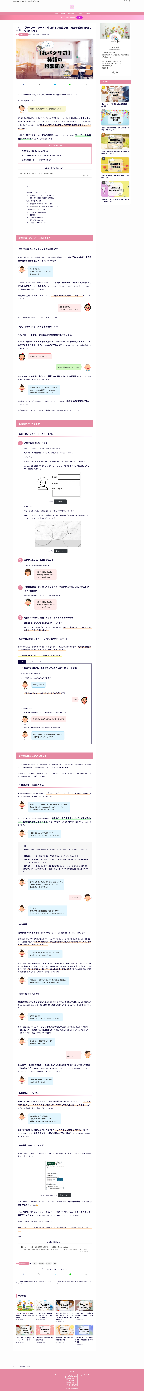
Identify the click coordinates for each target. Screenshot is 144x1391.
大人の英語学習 (70, 1381)
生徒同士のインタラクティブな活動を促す (43, 195)
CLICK (79, 17)
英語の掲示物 (70, 1379)
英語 (55, 1263)
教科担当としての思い (36, 220)
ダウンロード (61, 502)
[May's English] (72, 6)
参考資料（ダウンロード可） (38, 223)
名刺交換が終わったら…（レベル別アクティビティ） (46, 206)
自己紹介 (48, 1263)
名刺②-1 (50, 551)
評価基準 (32, 215)
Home (57, 1375)
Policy (80, 1375)
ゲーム (35, 1263)
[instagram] (124, 1)
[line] (127, 1)
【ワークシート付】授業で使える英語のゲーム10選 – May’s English (44, 1247)
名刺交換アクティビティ (34, 201)
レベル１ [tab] (22, 662)
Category (69, 1375)
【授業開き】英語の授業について (47, 1195)
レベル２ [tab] (30, 662)
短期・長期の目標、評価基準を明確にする (43, 198)
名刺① (51, 502)
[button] (23, 84)
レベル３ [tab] (38, 662)
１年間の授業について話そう (36, 209)
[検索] (129, 1)
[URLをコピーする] (85, 84)
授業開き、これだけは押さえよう (37, 192)
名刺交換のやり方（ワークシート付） (41, 204)
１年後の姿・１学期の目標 (38, 212)
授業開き (41, 1263)
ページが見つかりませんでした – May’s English (36, 173)
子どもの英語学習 (71, 1385)
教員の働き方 (70, 1383)
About (62, 1375)
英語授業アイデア (23, 34)
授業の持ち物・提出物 (36, 217)
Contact (86, 1375)
